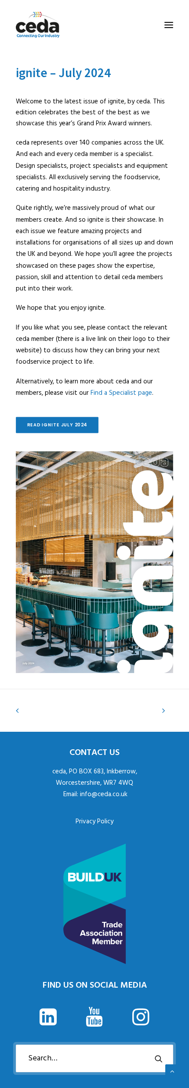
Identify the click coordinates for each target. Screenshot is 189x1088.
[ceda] (37, 25)
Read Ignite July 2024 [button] (57, 425)
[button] (169, 25)
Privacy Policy (94, 821)
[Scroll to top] (172, 1071)
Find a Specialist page (121, 393)
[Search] (94, 1058)
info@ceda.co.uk (103, 794)
